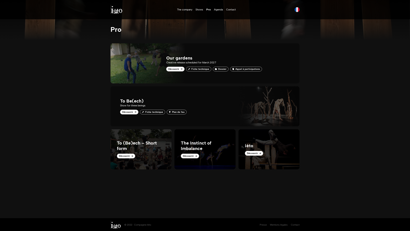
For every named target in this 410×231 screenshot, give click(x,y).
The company (184, 9)
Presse (263, 224)
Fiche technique (200, 69)
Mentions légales (279, 224)
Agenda (218, 9)
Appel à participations (247, 69)
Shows (199, 9)
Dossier (222, 69)
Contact (231, 9)
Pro (208, 9)
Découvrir (173, 69)
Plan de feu (178, 112)
